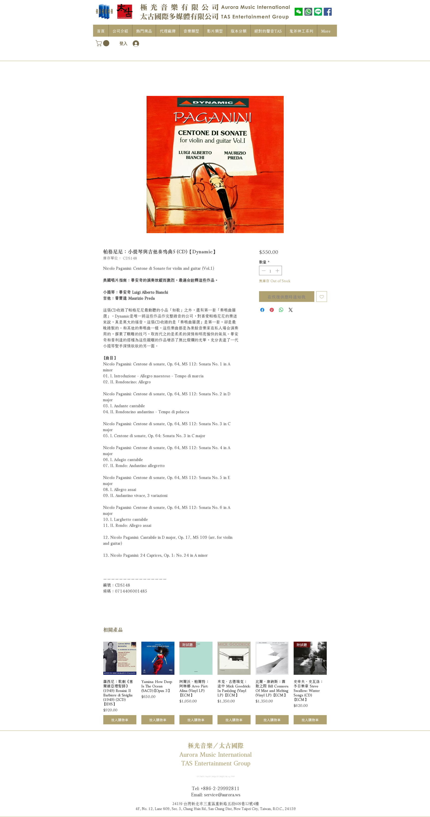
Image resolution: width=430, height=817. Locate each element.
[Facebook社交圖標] (328, 12)
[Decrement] (263, 270)
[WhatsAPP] (308, 12)
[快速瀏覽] (119, 658)
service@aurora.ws (222, 794)
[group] (215, 683)
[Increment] (277, 270)
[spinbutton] (270, 270)
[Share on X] (291, 310)
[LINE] (318, 12)
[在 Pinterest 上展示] (272, 310)
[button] (103, 43)
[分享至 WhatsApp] (281, 310)
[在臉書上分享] (262, 310)
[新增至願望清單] (321, 296)
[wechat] (299, 12)
